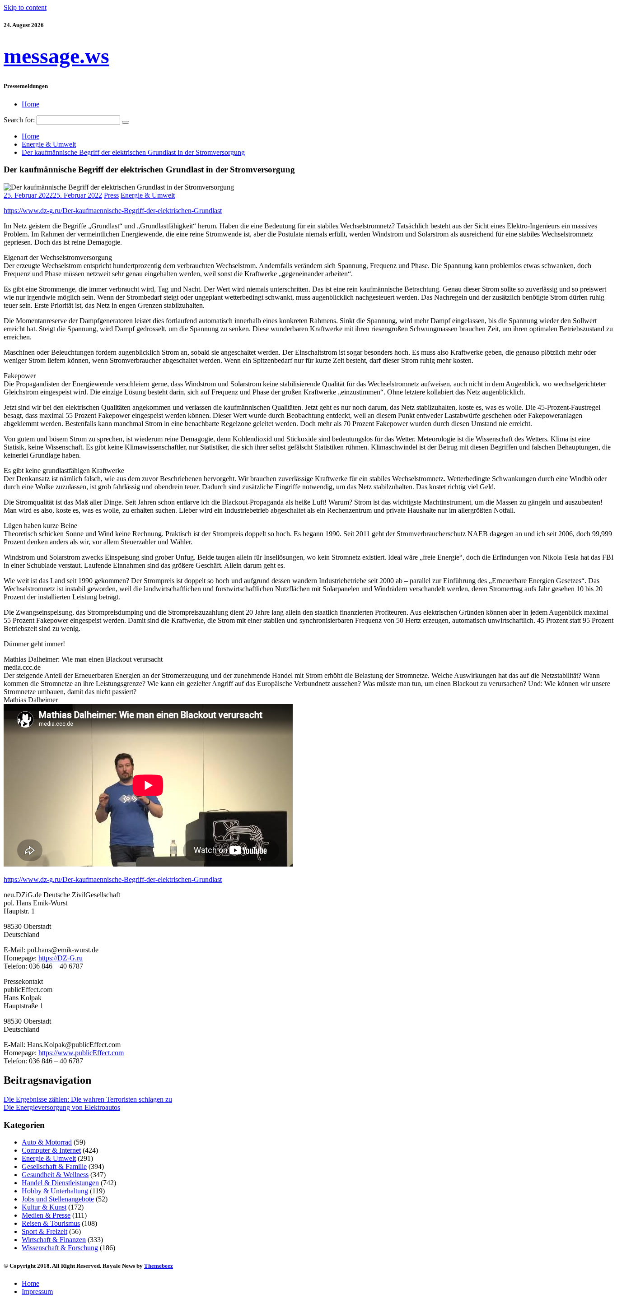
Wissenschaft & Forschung (60, 1248)
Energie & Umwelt (148, 195)
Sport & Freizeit (44, 1231)
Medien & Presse (46, 1215)
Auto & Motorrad (47, 1142)
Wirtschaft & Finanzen (54, 1239)
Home (30, 104)
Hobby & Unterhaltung (55, 1191)
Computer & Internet (51, 1150)
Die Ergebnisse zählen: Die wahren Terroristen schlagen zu (88, 1099)
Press (111, 195)
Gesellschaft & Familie (54, 1166)
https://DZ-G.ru (60, 958)
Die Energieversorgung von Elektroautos (62, 1107)
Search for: (19, 120)
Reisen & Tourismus (51, 1223)
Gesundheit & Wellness (55, 1174)
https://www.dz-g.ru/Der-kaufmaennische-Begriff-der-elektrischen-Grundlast (113, 210)
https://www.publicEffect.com (81, 1053)
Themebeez (158, 1265)
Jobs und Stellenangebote (58, 1199)
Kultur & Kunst (44, 1207)
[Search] (125, 122)
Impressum (37, 1291)
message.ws (56, 56)
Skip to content (25, 7)
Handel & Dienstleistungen (60, 1183)
